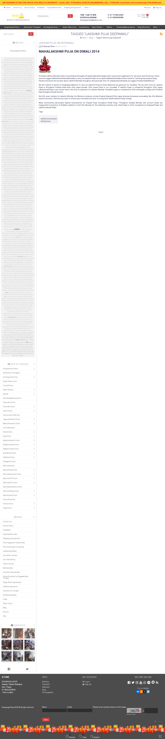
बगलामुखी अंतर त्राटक (22, 344)
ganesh (6, 111)
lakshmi (25, 183)
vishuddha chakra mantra (11, 330)
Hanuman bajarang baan (17, 129)
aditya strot (10, 62)
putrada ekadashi (12, 247)
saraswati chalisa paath (12, 271)
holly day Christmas (26, 142)
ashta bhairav (17, 73)
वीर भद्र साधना (8, 352)
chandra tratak (17, 93)
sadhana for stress (26, 258)
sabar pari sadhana (10, 256)
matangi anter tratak (26, 212)
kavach (23, 170)
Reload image (131, 714)
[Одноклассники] (141, 691)
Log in (148, 7)
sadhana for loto (14, 258)
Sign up (158, 7)
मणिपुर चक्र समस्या (10, 348)
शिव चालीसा (31, 352)
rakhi (19, 247)
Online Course (8, 564)
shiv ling (22, 285)
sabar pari (29, 254)
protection (6, 245)
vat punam (17, 319)
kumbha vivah (7, 177)
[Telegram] (148, 691)
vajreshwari (12, 317)
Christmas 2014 (15, 96)
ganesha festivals (27, 115)
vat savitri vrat (19, 323)
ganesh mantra (14, 111)
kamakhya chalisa (8, 157)
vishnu (15, 328)
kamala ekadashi (22, 159)
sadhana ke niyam (10, 260)
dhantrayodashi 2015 (18, 102)
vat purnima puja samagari (24, 321)
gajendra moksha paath (11, 110)
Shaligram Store (9, 461)
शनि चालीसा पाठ (24, 352)
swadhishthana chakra (21, 311)
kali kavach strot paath (14, 153)
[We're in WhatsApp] (144, 682)
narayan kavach (14, 219)
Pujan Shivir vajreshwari (12, 582)
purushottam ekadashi (17, 245)
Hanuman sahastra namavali (12, 136)
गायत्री (5, 340)
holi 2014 (27, 140)
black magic (20, 87)
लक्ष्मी (18, 350)
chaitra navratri (27, 88)
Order (5, 599)
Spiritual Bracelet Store (12, 474)
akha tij (9, 64)
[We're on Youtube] (141, 682)
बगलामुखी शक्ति (12, 346)
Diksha (109, 27)
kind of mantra (22, 172)
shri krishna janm (20, 298)
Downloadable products (126, 27)
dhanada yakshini (27, 100)
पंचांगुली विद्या (5, 342)
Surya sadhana (23, 308)
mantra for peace (10, 208)
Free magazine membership (14, 543)
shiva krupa (25, 287)
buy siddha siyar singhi (13, 88)
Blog (4, 608)
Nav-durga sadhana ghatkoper (23, 221)
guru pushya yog (15, 125)
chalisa (29, 91)
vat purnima (25, 319)
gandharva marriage (26, 110)
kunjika (15, 181)
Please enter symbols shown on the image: (109, 707)
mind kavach (23, 213)
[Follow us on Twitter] (133, 682)
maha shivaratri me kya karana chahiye (16, 196)
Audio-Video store (69, 27)
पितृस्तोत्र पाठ (6, 344)
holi (22, 140)
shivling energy (14, 292)
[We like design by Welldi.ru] (155, 721)
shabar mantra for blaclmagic (18, 275)
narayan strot (24, 219)
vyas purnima (8, 334)
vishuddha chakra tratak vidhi (17, 332)
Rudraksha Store (9, 453)
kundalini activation (19, 177)
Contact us (17, 7)
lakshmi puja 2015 (18, 187)
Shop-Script (7, 603)
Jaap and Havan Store (11, 419)
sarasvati (6, 270)
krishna (14, 174)
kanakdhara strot (15, 163)
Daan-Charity (97, 27)
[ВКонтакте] (137, 691)
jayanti (22, 147)
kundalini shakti (7, 181)
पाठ (27, 342)
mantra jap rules (8, 210)
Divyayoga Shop (48, 46)
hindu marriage (16, 140)
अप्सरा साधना (16, 334)
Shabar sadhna (22, 279)
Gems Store (7, 411)
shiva (27, 285)
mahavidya (30, 200)
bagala (12, 77)
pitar (5, 237)
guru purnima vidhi (9, 123)
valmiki (11, 319)
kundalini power (26, 179)
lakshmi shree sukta (11, 191)
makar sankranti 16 (20, 202)
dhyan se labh (12, 106)
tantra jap (29, 313)
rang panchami (19, 251)
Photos (6, 612)
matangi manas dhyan (11, 213)
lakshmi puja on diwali (16, 189)
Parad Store (7, 432)
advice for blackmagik (21, 62)
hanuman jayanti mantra (10, 132)
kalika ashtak (11, 155)
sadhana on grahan (9, 262)
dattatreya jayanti (15, 100)
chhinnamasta (11, 95)
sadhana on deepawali (24, 260)
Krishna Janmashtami (24, 174)
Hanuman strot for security (23, 138)
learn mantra (18, 193)
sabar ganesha (11, 254)
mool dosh (10, 215)
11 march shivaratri (11, 58)
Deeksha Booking (9, 595)
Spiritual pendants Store (12, 487)
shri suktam (12, 300)
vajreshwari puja (22, 317)
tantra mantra (8, 315)
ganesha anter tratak (18, 113)
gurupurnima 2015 (11, 127)
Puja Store (7, 436)
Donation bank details (11, 572)
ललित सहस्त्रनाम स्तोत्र (25, 350)
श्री (3, 353)
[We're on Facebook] (129, 682)
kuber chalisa (28, 176)
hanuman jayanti (12, 131)
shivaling (11, 288)
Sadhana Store (9, 457)
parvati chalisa (14, 235)
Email (70, 707)
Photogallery (47, 692)
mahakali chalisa (15, 198)
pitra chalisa (24, 237)
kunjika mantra (23, 181)
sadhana (20, 256)
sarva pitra (10, 273)
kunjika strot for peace (14, 183)
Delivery (45, 682)
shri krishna (10, 298)
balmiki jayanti (8, 81)
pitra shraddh (12, 241)
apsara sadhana (20, 72)
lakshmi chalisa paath (15, 185)
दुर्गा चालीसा (31, 340)
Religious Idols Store (11, 449)
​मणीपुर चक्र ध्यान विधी (17, 355)
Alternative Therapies (32, 27)
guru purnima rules (27, 121)
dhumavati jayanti (10, 104)
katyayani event (28, 166)
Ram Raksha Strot (10, 249)
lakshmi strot (22, 191)
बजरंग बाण (21, 346)
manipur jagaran (9, 206)
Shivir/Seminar (8, 466)
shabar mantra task (10, 279)
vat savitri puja (9, 323)
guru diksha (25, 119)
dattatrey (12, 98)
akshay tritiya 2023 (25, 64)
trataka (30, 315)
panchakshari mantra (13, 231)
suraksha (14, 308)
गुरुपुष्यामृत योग (11, 340)
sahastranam (8, 266)
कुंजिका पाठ (13, 338)
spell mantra (26, 304)
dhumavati (28, 102)
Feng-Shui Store (143, 27)
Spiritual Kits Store (10, 483)
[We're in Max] (153, 682)
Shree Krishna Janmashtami (18, 294)
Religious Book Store (11, 445)
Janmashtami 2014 (11, 147)
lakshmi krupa (27, 185)
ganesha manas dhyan (10, 117)
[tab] (9, 669)
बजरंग (17, 346)
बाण (25, 346)
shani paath (28, 283)
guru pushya (20, 123)
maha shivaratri (13, 195)
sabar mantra (21, 254)
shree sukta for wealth (15, 296)
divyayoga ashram (24, 106)
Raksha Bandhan (27, 247)
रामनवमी (23, 348)
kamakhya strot (11, 159)
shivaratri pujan (24, 290)
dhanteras (6, 102)
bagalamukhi (19, 77)
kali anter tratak (16, 150)
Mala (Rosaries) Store (11, 423)
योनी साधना (18, 348)
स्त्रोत (25, 353)
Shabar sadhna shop (23, 281)
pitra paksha (12, 239)
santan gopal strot (27, 268)
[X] (144, 691)
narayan (5, 219)
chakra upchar (20, 91)
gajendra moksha (28, 108)
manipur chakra (12, 204)
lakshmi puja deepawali (49, 118)
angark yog (28, 70)
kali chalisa (26, 150)
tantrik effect (18, 315)
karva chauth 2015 (26, 164)
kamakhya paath (20, 157)
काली (9, 338)
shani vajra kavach (8, 285)
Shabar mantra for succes (23, 277)
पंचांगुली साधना (12, 342)
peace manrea (28, 235)
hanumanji (6, 140)
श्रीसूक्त (6, 353)
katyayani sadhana (10, 168)
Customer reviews (10, 555)
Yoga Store (7, 508)
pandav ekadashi (17, 233)
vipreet (10, 328)
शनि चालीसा (17, 352)
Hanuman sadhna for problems (21, 134)
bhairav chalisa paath (10, 83)
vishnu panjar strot (24, 328)
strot (9, 308)
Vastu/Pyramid (9, 499)
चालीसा (17, 340)
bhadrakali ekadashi (20, 81)
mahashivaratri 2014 (19, 200)
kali (10, 150)
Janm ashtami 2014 (24, 146)
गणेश (18, 338)
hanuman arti (22, 127)
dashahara (24, 96)
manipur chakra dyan (25, 204)
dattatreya (19, 98)
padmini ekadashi (26, 229)
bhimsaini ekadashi (9, 87)
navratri (6, 225)
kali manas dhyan (27, 153)
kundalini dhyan (15, 179)
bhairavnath (15, 85)
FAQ (4, 616)
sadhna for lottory (25, 264)
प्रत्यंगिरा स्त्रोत (13, 344)
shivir (7, 292)
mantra (18, 206)
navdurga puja (26, 223)
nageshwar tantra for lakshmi (22, 217)
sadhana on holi (21, 262)
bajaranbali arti (28, 79)
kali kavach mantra (18, 151)
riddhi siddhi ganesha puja (17, 252)
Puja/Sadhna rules (54, 7)
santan (30, 266)
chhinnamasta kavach (24, 95)
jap (19, 147)
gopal (19, 119)
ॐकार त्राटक (30, 353)
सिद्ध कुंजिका (20, 353)
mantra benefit (26, 206)
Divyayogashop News (18, 51)
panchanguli (25, 231)
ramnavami (10, 251)
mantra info (20, 208)
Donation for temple (11, 591)
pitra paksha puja (23, 239)
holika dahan (15, 142)
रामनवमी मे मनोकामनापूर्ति (11, 350)
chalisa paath (7, 93)
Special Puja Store (10, 470)
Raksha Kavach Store (11, 440)
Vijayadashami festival (10, 327)
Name (44, 707)
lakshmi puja (7, 187)
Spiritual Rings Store (11, 491)
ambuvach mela (23, 68)
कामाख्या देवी (26, 336)
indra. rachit (9, 146)
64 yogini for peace (24, 58)
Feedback (41, 7)
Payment (46, 684)
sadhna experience (10, 587)
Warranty (46, 687)
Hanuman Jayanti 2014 (26, 131)
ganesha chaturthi (14, 115)
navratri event (23, 225)
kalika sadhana (21, 155)
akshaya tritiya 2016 (11, 68)
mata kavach (14, 212)
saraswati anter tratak (24, 270)
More (87, 7)
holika (9, 142)
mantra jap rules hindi (21, 210)
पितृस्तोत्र (30, 342)
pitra (17, 237)
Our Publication (9, 428)
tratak (25, 315)
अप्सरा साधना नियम (24, 334)
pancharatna (6, 233)
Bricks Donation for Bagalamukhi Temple (15, 577)
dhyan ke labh (20, 104)
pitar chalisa (11, 237)
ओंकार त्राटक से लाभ (13, 336)
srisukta (23, 306)
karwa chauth (6, 166)
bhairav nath (22, 83)
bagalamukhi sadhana (15, 79)
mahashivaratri (7, 200)
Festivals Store (9, 407)
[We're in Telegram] (148, 682)
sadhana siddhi (13, 264)
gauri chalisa (12, 119)
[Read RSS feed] (161, 34)
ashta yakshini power (15, 75)
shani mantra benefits (16, 283)
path (21, 235)
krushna (5, 176)
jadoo (16, 146)
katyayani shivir (15, 170)
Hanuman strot (8, 138)
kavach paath (11, 172)
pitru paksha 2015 (23, 241)
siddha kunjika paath (23, 300)
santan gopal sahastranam (11, 268)
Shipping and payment (72, 7)
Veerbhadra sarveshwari (21, 325)
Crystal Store (84, 27)
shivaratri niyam (13, 290)
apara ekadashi (9, 72)
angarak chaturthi (18, 70)
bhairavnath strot (25, 85)
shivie (32, 290)
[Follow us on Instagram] (137, 682)
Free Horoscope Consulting (13, 547)
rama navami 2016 (22, 249)
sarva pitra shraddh (21, 273)
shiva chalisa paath (14, 287)
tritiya (6, 317)
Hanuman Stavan (27, 136)
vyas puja (30, 332)
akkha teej (15, 64)
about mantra (16, 60)
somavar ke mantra (20, 302)
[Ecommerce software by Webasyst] (159, 721)
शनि (13, 352)
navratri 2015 (13, 225)
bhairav (29, 81)
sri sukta (18, 306)
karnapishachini (14, 164)
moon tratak (19, 215)
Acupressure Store (11, 27)
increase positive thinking (25, 144)
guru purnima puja (14, 121)
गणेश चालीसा (23, 338)
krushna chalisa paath (15, 176)
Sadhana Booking (9, 551)
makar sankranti (8, 202)
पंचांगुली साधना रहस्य (21, 342)
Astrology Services (50, 27)
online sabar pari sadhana (19, 227)
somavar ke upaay (15, 304)
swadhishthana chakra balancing (14, 313)
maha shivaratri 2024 (26, 195)
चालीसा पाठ (23, 340)
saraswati (13, 270)
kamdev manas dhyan (18, 161)
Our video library (9, 559)
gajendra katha (16, 108)
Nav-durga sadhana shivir (12, 223)
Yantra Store (8, 504)
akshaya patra (7, 66)
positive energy (17, 243)
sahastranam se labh (20, 266)
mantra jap (28, 208)
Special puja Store (10, 495)
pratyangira (27, 243)
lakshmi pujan (28, 189)
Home (8, 7)
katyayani (19, 166)
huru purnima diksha (9, 144)
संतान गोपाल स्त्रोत (12, 353)
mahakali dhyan (26, 198)
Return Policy (29, 7)
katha (13, 166)
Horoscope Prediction (11, 415)
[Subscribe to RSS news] (157, 682)
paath (17, 229)
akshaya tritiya (18, 66)
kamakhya (29, 155)
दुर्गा (27, 340)
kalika (4, 155)
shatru (17, 285)
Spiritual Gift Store (10, 478)
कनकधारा (20, 336)
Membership (8, 568)
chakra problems (9, 91)
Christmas (6, 96)
